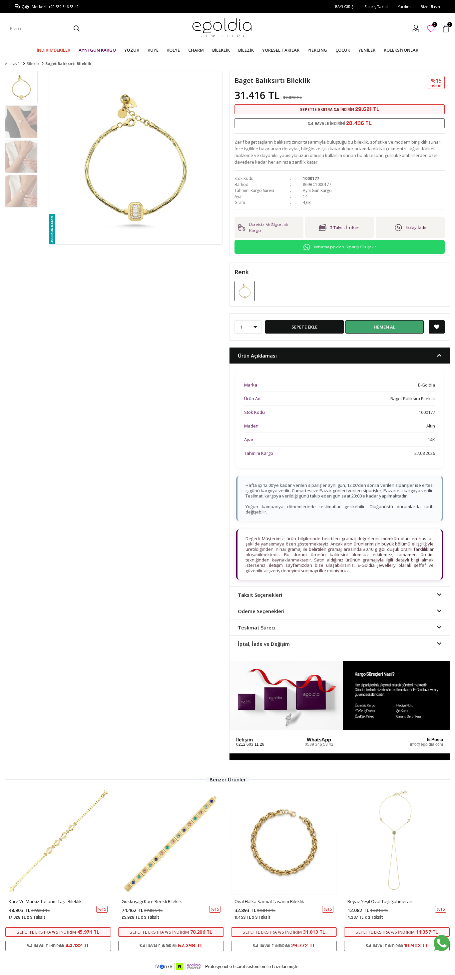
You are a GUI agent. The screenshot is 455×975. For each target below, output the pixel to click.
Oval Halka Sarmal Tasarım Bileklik (269, 901)
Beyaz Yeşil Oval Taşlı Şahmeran (379, 901)
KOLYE (173, 50)
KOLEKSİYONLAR (401, 50)
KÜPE (153, 50)
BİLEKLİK (221, 50)
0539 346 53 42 (319, 744)
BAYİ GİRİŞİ (344, 6)
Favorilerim (434, 25)
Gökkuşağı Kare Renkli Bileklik (152, 901)
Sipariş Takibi (376, 6)
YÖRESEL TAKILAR (280, 50)
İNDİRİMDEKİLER (53, 50)
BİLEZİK (246, 50)
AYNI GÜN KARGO (97, 50)
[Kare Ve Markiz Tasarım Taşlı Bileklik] (58, 842)
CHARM (196, 50)
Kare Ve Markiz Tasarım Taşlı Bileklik (45, 901)
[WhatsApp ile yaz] (442, 943)
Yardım (404, 6)
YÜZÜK (131, 50)
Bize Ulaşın (430, 6)
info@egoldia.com (426, 744)
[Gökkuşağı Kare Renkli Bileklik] (171, 842)
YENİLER (366, 50)
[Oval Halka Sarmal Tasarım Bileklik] (284, 842)
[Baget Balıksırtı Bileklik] (244, 291)
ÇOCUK (342, 50)
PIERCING (317, 50)
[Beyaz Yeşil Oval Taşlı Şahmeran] (397, 842)
